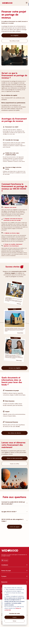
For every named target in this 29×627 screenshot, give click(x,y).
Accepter (15, 617)
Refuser (14, 621)
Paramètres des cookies (14, 613)
